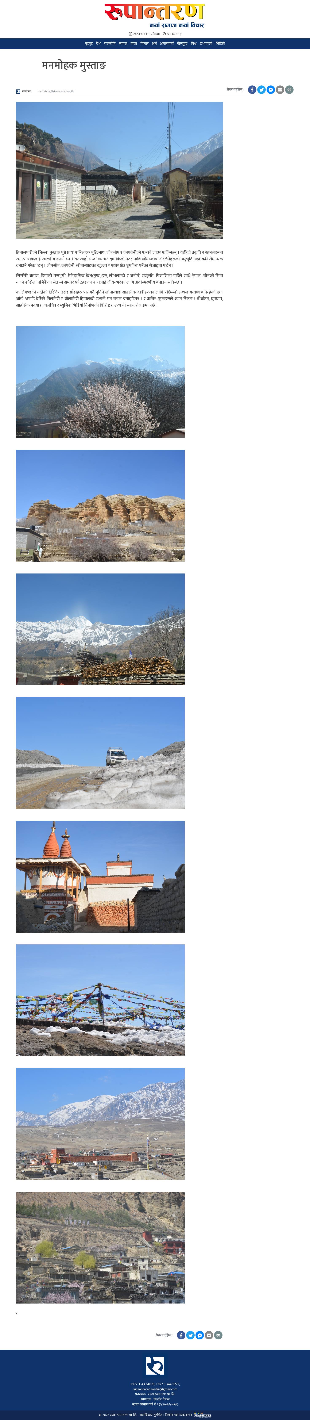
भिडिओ (220, 44)
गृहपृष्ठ (89, 44)
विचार (144, 44)
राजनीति (110, 44)
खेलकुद (182, 44)
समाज (123, 44)
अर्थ (154, 44)
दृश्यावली (206, 44)
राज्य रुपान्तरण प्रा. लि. (123, 1415)
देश (98, 44)
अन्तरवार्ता (167, 44)
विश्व (194, 44)
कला (134, 44)
